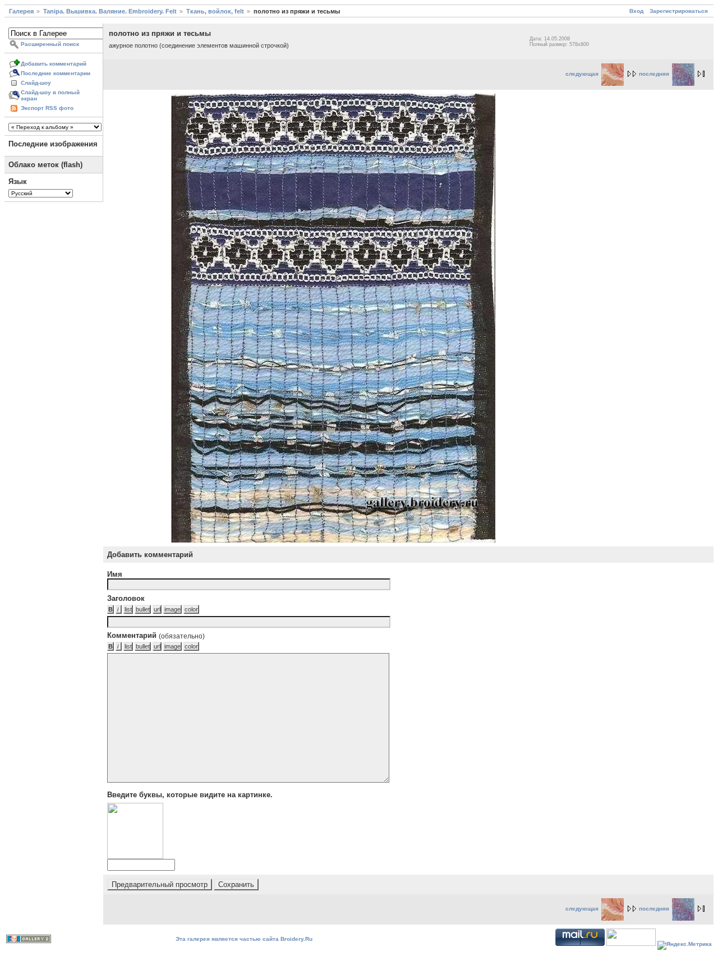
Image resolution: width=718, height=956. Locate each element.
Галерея (21, 11)
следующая (582, 74)
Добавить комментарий (53, 64)
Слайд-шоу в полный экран (50, 95)
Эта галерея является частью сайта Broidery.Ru (244, 939)
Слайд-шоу (36, 83)
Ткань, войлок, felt (215, 11)
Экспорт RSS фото (47, 108)
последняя (654, 74)
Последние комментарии (55, 73)
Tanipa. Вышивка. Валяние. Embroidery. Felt (110, 11)
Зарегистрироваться (679, 11)
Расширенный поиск (50, 44)
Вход (636, 11)
